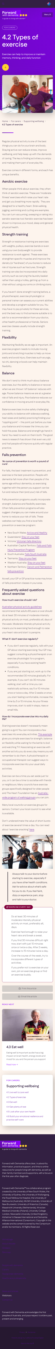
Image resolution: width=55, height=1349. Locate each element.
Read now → (12, 1064)
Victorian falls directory (29, 541)
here (31, 829)
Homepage (7, 1239)
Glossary (6, 1248)
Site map (6, 1252)
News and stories (10, 1291)
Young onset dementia (12, 1273)
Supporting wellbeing (34, 121)
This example (45, 734)
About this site (8, 1243)
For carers (9, 28)
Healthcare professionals (14, 1278)
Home (5, 121)
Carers (5, 1269)
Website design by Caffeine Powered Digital (27, 1338)
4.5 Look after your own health (20, 1111)
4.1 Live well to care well (17, 1092)
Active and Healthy (37, 533)
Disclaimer (32, 1332)
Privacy (22, 1332)
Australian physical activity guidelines (22, 607)
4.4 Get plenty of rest (16, 1106)
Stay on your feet (30, 537)
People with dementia (12, 1265)
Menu (46, 14)
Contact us (7, 1299)
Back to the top (27, 1343)
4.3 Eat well (14, 1047)
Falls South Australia (35, 554)
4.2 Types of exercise (16, 1097)
